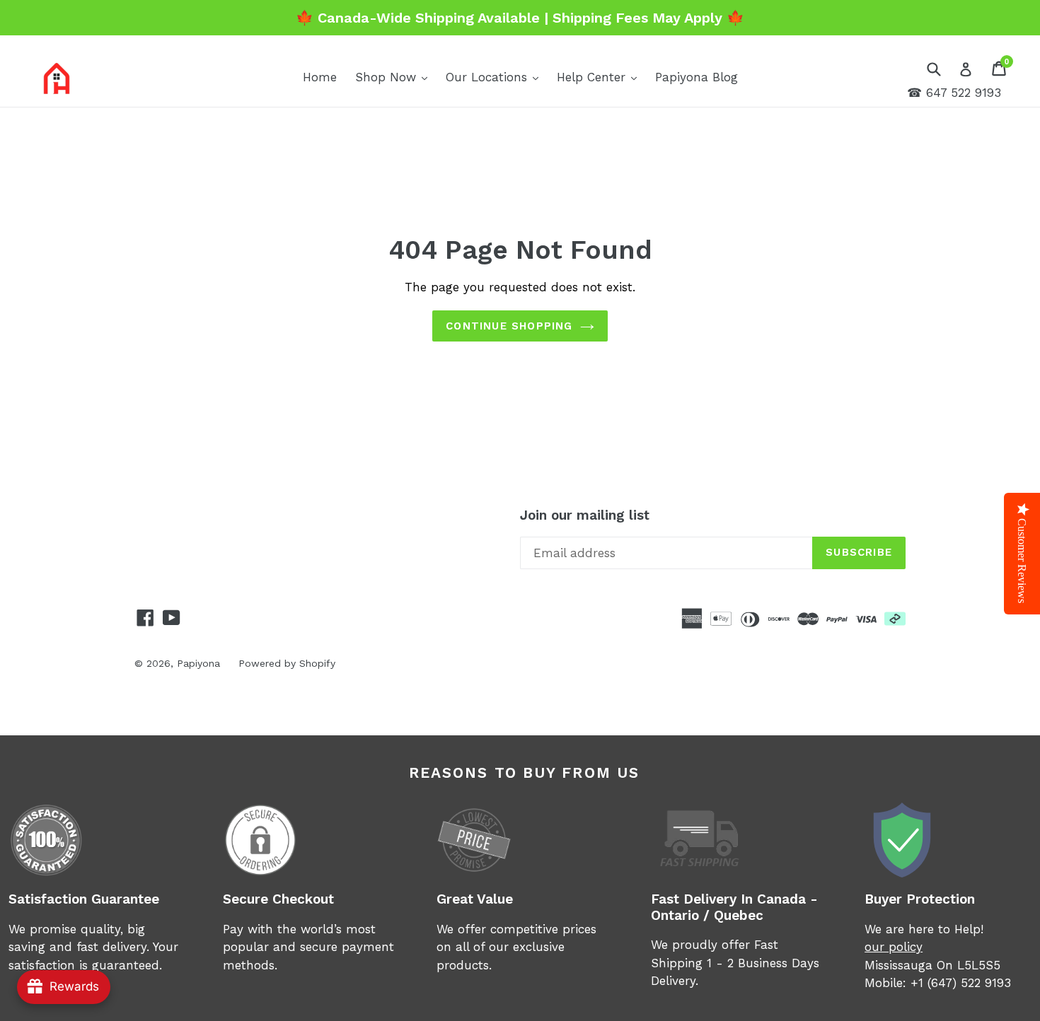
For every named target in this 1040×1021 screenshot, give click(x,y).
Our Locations (495, 76)
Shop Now (394, 76)
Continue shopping (509, 326)
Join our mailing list (584, 515)
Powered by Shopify (286, 663)
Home (320, 77)
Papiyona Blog (696, 77)
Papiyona (198, 663)
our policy (894, 947)
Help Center (600, 76)
